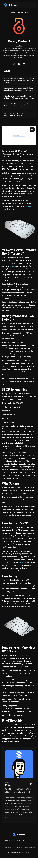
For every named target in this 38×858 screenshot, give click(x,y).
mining (23, 562)
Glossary (14, 840)
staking (28, 206)
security (13, 266)
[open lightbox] (19, 135)
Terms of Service (18, 847)
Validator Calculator (26, 840)
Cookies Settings (30, 847)
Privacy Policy (7, 847)
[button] (32, 5)
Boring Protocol (23, 12)
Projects (12, 12)
